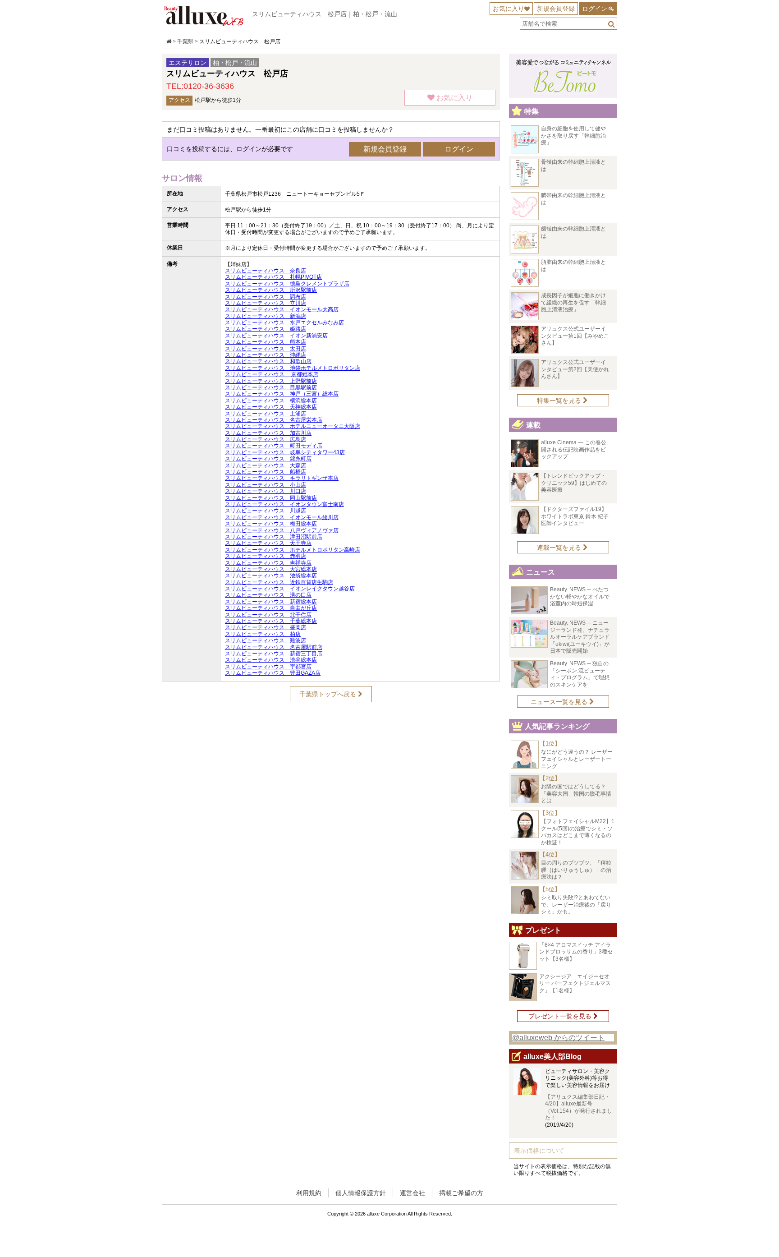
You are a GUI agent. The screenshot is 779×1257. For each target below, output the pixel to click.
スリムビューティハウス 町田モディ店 (273, 445)
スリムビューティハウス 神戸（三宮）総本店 (282, 394)
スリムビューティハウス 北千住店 (268, 615)
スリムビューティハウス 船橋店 (265, 472)
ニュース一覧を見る (560, 701)
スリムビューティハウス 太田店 (265, 348)
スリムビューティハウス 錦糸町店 (268, 459)
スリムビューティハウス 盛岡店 (265, 627)
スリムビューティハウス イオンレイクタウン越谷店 (290, 588)
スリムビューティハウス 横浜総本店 (271, 400)
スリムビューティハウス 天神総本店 (271, 407)
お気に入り (508, 8)
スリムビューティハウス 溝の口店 (268, 595)
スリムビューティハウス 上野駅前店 (271, 381)
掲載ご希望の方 (461, 1193)
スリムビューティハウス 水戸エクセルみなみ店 (284, 322)
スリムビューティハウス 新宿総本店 (271, 602)
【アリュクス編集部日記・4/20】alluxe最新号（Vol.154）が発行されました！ (578, 1107)
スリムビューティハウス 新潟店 (265, 316)
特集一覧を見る (560, 400)
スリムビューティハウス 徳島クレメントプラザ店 (287, 284)
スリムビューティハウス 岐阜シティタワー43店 (285, 452)
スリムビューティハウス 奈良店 (265, 270)
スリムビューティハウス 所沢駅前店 (271, 290)
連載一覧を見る (560, 547)
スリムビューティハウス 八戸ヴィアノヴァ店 (282, 530)
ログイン (594, 8)
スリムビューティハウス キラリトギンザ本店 (282, 478)
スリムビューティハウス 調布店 (265, 297)
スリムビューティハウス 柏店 (263, 634)
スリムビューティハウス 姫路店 (265, 329)
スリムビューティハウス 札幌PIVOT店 (273, 277)
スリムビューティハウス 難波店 (265, 640)
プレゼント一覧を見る (560, 1016)
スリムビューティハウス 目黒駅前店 (271, 387)
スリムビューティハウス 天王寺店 (268, 543)
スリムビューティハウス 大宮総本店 (271, 569)
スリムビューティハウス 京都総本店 (271, 374)
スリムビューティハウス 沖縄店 (265, 355)
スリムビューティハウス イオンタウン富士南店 (284, 504)
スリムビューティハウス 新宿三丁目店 (273, 653)
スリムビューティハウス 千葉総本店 (271, 621)
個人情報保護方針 (360, 1193)
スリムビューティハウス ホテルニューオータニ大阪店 (292, 426)
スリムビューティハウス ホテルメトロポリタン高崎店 (292, 550)
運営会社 (412, 1193)
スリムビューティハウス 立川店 (265, 303)
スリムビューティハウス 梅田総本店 (271, 523)
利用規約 (308, 1193)
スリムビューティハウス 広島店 (265, 439)
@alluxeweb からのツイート (558, 1037)
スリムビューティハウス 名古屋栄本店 (273, 420)
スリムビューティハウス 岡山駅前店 (271, 498)
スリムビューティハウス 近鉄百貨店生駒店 (279, 582)
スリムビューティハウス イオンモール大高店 (282, 309)
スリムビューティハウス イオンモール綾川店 (282, 517)
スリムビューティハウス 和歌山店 (268, 361)
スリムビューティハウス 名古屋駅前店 (273, 647)
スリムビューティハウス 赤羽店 (265, 556)
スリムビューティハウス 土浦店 (265, 413)
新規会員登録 (556, 8)
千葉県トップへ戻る (328, 694)
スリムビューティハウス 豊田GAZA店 (273, 673)
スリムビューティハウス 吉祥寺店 (268, 563)
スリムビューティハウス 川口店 (265, 491)
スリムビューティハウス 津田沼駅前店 (273, 537)
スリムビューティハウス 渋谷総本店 (271, 660)
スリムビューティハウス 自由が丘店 (271, 608)
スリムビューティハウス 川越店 (265, 510)
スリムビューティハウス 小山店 (265, 485)
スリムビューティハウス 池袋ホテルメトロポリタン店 (292, 368)
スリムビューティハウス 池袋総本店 (271, 575)
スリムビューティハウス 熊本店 (265, 342)
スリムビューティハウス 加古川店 (268, 433)
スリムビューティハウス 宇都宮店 (268, 666)
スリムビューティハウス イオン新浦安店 (276, 335)
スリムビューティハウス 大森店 (265, 465)
